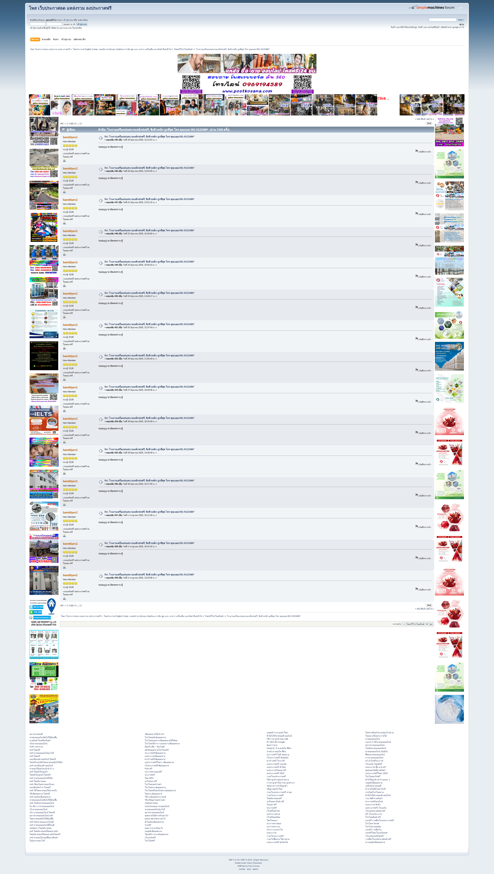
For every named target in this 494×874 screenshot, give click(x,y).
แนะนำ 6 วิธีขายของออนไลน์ (378, 742)
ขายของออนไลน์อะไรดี (155, 809)
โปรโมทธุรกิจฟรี (372, 776)
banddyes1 (70, 137)
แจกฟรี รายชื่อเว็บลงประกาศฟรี (379, 820)
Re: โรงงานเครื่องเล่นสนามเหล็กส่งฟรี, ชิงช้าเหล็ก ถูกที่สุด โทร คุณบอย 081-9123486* (150, 136)
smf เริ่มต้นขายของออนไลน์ (42, 803)
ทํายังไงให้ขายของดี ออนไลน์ (279, 736)
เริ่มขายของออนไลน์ (38, 743)
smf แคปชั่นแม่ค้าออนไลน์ (41, 765)
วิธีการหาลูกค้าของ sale (277, 739)
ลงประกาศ (271, 833)
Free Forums (254, 866)
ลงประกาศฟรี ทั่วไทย (276, 767)
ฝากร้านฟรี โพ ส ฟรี (276, 761)
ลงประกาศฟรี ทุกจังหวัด (277, 842)
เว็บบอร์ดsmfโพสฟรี (374, 836)
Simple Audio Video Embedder (248, 863)
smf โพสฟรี (35, 750)
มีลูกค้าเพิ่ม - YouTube (155, 746)
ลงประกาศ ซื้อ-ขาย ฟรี (375, 767)
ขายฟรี (148, 825)
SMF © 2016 (246, 860)
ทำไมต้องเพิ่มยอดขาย (154, 822)
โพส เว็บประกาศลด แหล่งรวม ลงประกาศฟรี (70, 8)
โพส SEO (149, 778)
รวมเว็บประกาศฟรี (275, 795)
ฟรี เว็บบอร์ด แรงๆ (373, 814)
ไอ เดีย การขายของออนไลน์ (42, 806)
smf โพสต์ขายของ (38, 781)
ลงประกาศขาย (273, 814)
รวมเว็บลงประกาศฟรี (276, 776)
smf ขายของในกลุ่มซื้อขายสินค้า (44, 837)
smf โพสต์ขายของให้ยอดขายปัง (44, 831)
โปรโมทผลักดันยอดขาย (155, 737)
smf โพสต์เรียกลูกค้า (39, 772)
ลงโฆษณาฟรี (151, 781)
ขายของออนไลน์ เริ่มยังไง (376, 751)
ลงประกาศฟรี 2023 (275, 773)
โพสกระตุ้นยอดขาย (153, 794)
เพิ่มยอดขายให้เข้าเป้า (154, 734)
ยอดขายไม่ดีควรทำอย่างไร (156, 815)
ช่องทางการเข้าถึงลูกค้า (277, 786)
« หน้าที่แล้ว (420, 119)
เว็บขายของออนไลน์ (38, 809)
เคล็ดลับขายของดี (373, 786)
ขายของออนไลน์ (372, 739)
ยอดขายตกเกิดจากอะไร (155, 818)
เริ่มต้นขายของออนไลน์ (375, 748)
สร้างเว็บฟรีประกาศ (374, 761)
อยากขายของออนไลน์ (154, 812)
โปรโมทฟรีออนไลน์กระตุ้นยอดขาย (160, 790)
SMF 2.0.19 (234, 860)
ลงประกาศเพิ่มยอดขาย (155, 756)
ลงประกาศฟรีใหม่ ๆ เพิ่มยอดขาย (159, 762)
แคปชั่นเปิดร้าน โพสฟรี (40, 787)
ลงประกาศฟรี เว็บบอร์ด (376, 808)
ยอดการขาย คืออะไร (154, 828)
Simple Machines (260, 860)
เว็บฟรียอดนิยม (273, 817)
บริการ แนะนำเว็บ (275, 829)
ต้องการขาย (272, 745)
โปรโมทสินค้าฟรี (373, 817)
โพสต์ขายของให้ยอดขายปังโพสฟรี (45, 834)
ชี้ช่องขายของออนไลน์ (375, 754)
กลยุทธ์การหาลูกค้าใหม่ (277, 732)
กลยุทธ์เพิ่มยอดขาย (153, 831)
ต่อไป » (430, 119)
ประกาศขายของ (274, 823)
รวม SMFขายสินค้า (374, 798)
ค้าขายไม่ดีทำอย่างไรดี (375, 789)
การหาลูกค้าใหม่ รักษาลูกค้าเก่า (281, 783)
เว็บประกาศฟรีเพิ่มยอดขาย (157, 765)
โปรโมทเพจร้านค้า (153, 784)
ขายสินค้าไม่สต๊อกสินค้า (40, 740)
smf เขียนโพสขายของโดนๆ (42, 784)
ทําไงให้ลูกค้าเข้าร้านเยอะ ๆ (377, 779)
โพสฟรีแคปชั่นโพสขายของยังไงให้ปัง (46, 762)
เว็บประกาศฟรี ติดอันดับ (277, 757)
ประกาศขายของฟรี (153, 772)
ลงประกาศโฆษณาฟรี (276, 770)
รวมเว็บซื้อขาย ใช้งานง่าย (278, 839)
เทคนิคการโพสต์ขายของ (41, 828)
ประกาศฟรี (150, 775)
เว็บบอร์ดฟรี (150, 837)
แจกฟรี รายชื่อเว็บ (373, 829)
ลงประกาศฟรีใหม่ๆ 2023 (376, 773)
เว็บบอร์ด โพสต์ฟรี (373, 764)
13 (80, 123)
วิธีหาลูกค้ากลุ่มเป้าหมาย (278, 779)
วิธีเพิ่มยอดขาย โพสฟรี (40, 794)
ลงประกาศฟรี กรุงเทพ (276, 764)
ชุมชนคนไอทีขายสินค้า (375, 770)
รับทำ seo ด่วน (36, 746)
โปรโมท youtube (373, 826)
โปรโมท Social (372, 823)
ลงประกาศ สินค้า (373, 804)
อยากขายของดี (36, 734)
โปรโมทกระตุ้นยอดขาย (155, 787)
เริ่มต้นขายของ (151, 803)
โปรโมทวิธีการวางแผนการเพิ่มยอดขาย (162, 743)
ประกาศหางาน (273, 826)
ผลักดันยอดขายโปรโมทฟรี (157, 750)
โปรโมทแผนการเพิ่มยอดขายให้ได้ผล (161, 740)
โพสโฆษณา (272, 820)
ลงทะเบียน (83, 20)
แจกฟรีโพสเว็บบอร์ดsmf (376, 833)
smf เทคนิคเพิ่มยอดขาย (40, 797)
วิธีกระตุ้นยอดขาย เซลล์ (155, 797)
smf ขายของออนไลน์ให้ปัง (41, 778)
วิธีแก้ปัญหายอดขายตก (155, 800)
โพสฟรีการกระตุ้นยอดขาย (156, 834)
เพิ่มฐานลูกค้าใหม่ (275, 789)
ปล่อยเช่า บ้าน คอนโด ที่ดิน (279, 748)
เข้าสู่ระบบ (68, 20)
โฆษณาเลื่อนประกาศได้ (376, 736)
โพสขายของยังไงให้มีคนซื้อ (41, 818)
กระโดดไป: (397, 624)
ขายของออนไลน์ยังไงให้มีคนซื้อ (43, 737)
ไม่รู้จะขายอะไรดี (37, 840)
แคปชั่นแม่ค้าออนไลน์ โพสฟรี (43, 759)
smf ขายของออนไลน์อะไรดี (42, 753)
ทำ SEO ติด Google (276, 742)
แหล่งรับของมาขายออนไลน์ (157, 806)
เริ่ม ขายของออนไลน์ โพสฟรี (42, 812)
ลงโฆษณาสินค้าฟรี (275, 801)
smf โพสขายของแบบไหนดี (42, 822)
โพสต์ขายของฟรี (274, 798)
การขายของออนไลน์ (374, 757)
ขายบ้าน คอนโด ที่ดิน (276, 751)
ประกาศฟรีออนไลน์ (374, 801)
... (78, 123)
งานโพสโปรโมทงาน (374, 792)
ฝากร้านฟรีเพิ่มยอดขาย (155, 759)
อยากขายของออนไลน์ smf (41, 815)
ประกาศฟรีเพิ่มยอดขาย (155, 753)
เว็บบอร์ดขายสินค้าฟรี (375, 811)
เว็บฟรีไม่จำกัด (273, 811)
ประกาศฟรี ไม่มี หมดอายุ (278, 754)
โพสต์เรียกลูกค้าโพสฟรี (40, 775)
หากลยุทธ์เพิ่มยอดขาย (375, 842)
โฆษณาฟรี (272, 804)
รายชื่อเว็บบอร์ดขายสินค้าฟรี (378, 839)
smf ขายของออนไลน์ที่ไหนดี (42, 825)
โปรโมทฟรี (150, 840)
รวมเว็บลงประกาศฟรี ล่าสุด (279, 792)
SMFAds (241, 866)
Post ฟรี (148, 768)
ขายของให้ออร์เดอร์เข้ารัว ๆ (42, 768)
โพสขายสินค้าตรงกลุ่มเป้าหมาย (379, 732)
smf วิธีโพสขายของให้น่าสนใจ (43, 790)
